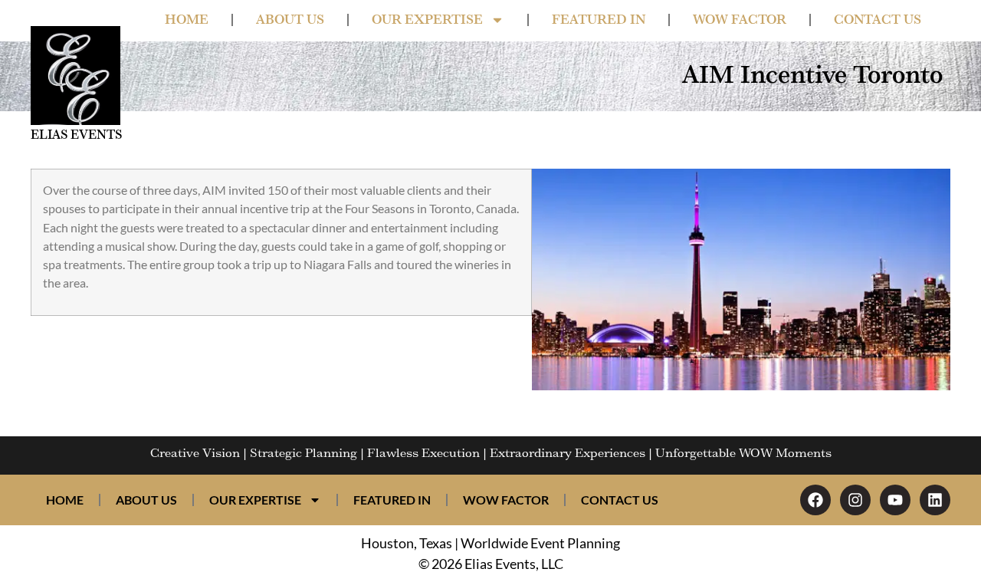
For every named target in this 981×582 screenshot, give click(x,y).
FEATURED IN (598, 20)
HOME (186, 20)
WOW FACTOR (739, 20)
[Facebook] (815, 500)
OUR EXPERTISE (427, 20)
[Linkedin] (935, 500)
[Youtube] (895, 500)
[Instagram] (855, 500)
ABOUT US (290, 20)
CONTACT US (877, 20)
